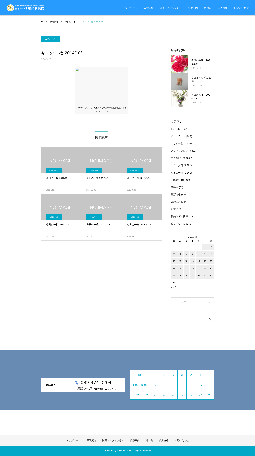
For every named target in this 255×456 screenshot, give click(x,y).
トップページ (130, 7)
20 (193, 268)
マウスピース (178, 158)
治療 (173, 209)
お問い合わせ (241, 7)
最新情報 (176, 194)
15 (205, 261)
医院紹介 (148, 7)
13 (193, 261)
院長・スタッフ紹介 (171, 7)
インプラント (178, 136)
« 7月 (174, 287)
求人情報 (223, 7)
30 (211, 276)
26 (186, 276)
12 (186, 261)
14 (199, 261)
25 (180, 276)
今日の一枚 (50, 39)
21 (199, 268)
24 (174, 276)
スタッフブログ (179, 150)
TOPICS (175, 129)
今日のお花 (177, 165)
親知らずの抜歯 (179, 216)
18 (180, 268)
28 (199, 276)
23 (211, 268)
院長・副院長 (178, 223)
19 (186, 268)
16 (211, 261)
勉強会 (174, 187)
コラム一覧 (177, 143)
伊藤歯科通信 (178, 180)
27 (193, 276)
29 (205, 276)
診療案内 (193, 7)
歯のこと (176, 201)
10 (174, 261)
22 (205, 268)
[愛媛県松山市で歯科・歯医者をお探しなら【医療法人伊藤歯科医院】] (25, 8)
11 (180, 261)
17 (174, 268)
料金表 (207, 7)
